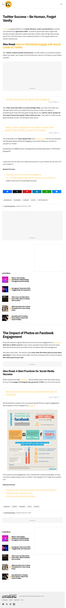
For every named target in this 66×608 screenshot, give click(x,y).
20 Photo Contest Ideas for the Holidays (20, 496)
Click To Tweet (53, 101)
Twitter (5, 29)
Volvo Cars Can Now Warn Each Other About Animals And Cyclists (21, 298)
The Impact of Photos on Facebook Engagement (23, 174)
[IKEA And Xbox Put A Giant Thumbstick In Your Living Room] (5, 308)
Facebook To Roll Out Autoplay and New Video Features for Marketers (31, 490)
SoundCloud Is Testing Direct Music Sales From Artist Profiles (20, 318)
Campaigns (5, 599)
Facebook (57, 342)
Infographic (22, 506)
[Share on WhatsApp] (46, 191)
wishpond (32, 405)
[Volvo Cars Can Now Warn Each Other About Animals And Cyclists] (5, 299)
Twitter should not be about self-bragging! (28, 99)
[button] (3, 4)
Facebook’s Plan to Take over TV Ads (19, 493)
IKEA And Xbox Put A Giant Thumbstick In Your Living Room (21, 308)
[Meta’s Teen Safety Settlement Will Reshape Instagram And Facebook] (5, 280)
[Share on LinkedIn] (37, 191)
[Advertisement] (32, 76)
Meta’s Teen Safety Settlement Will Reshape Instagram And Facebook (20, 279)
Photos (29, 506)
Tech (22, 599)
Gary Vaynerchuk (7, 200)
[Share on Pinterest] (27, 191)
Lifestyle (11, 599)
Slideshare (26, 200)
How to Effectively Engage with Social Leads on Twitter (32, 45)
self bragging (17, 200)
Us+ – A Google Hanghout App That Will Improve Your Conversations (30, 178)
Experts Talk (17, 599)
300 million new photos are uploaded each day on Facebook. (31, 393)
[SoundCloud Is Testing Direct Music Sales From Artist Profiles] (5, 318)
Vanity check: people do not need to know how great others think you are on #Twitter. (30, 128)
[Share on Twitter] (17, 191)
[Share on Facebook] (7, 191)
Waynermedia (40, 139)
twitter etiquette (42, 200)
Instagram (24, 380)
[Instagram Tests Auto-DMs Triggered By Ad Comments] (5, 289)
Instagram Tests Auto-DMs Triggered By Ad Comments (21, 289)
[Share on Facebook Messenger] (56, 191)
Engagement (7, 506)
